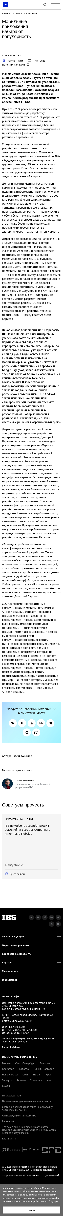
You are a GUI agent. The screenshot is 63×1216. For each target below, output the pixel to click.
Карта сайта (9, 1138)
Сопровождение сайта (15, 1175)
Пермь (48, 1074)
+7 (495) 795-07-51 (44, 1038)
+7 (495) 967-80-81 (18, 1041)
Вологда (24, 1068)
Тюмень (21, 1080)
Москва (6, 1063)
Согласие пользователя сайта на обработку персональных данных (27, 1108)
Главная (6, 13)
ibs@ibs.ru (15, 1047)
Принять (31, 1210)
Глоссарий (8, 1121)
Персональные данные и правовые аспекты (26, 1101)
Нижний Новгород (43, 1068)
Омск (25, 1074)
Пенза (36, 1074)
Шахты (6, 1085)
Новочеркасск (10, 1074)
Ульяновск (36, 1080)
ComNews (20, 64)
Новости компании (26, 13)
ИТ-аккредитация (12, 1095)
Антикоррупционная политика (19, 1115)
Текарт (35, 1175)
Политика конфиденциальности (36, 1129)
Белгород (45, 1063)
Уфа (49, 1080)
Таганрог (7, 1080)
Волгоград (8, 1068)
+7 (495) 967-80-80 (37, 5)
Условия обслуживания (15, 1132)
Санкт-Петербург (25, 1063)
